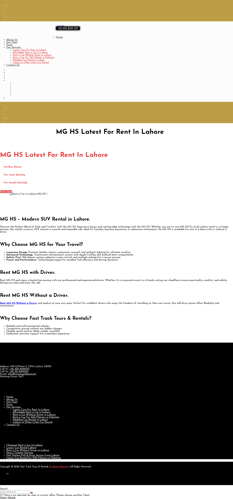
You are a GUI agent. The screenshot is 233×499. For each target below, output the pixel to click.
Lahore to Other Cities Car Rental (31, 63)
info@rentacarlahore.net (22, 374)
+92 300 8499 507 (17, 33)
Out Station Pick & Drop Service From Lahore (32, 455)
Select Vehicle (8, 497)
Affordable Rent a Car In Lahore (30, 52)
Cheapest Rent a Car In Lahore (24, 445)
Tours (9, 45)
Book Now (6, 191)
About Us (11, 40)
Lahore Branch (59, 467)
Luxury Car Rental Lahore (21, 448)
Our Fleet (11, 42)
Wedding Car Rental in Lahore (29, 60)
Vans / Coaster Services (19, 453)
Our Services (13, 47)
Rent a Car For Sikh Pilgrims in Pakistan (33, 57)
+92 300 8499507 (19, 369)
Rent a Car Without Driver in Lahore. (32, 55)
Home (59, 37)
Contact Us (12, 65)
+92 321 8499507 (19, 371)
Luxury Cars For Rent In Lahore (29, 50)
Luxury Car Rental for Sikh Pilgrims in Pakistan (33, 458)
